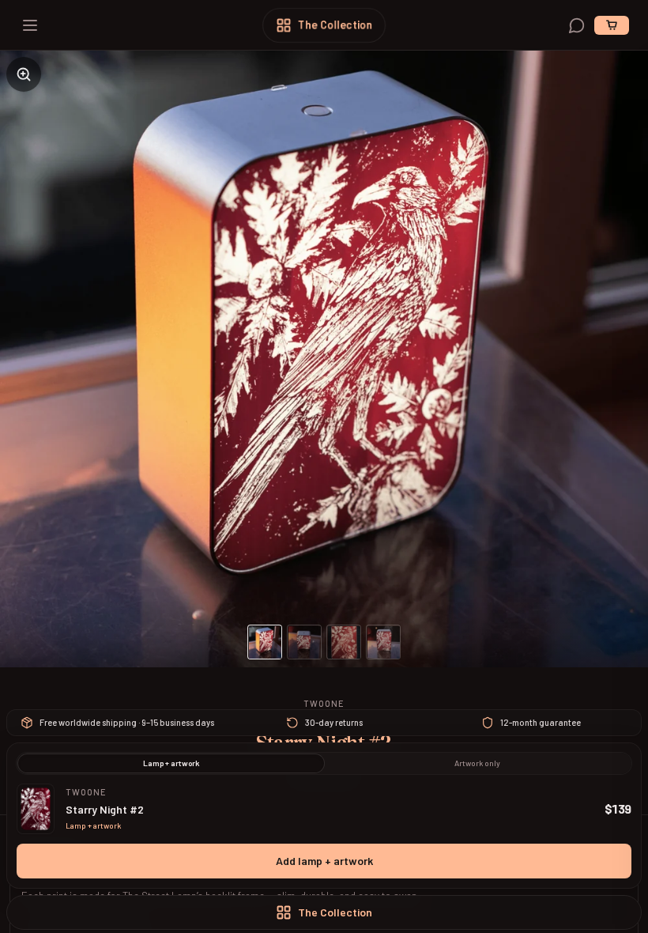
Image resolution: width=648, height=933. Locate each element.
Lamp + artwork (171, 763)
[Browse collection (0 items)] (611, 25)
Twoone (324, 703)
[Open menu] (30, 25)
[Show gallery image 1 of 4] (264, 642)
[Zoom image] (23, 74)
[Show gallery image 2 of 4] (304, 642)
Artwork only (477, 763)
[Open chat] (576, 25)
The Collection (335, 25)
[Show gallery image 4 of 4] (383, 642)
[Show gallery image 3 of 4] (343, 642)
